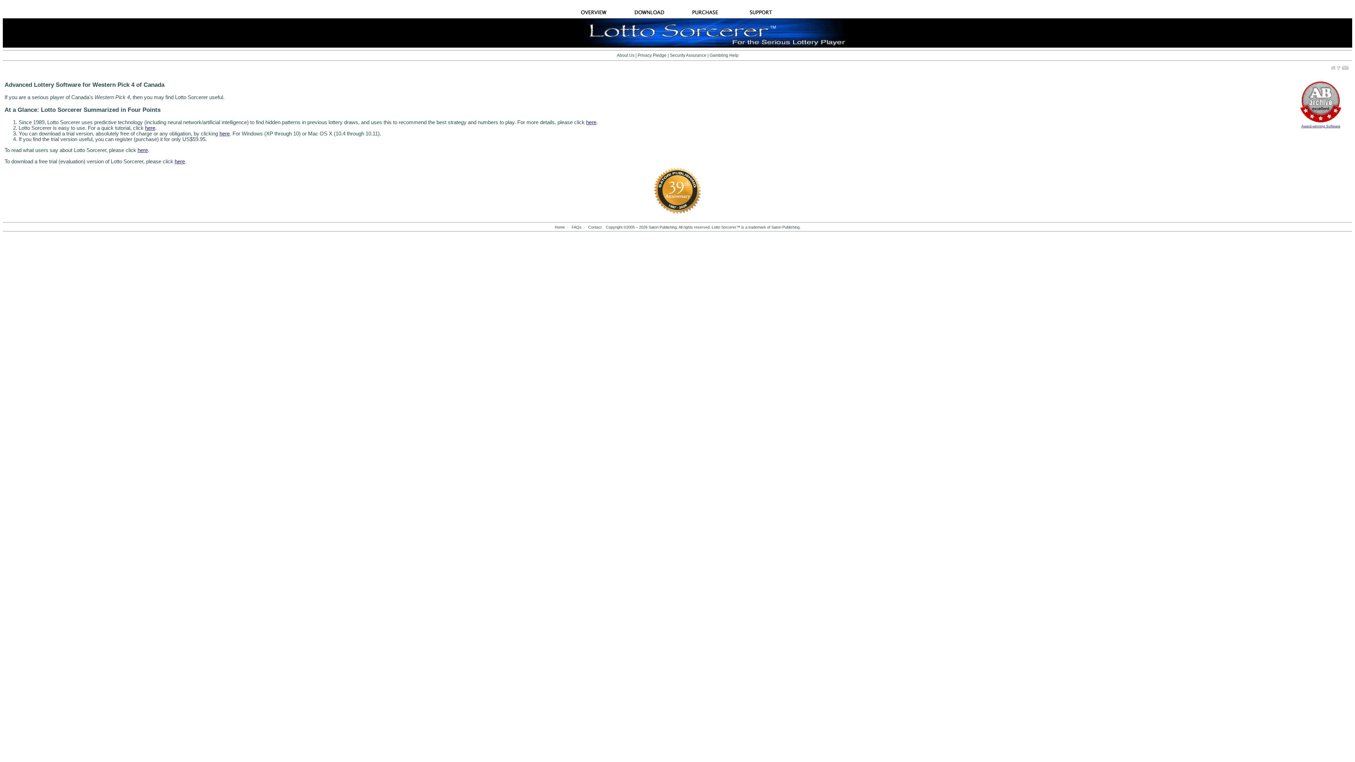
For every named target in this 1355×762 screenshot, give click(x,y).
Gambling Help (724, 55)
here (591, 122)
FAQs (577, 227)
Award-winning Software (1321, 126)
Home (560, 227)
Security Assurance (688, 55)
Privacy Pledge (652, 55)
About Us (625, 55)
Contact (595, 227)
